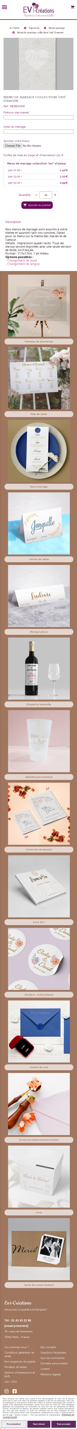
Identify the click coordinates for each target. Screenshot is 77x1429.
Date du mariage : (15, 126)
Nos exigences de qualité (20, 1361)
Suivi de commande (52, 1358)
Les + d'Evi (11, 1381)
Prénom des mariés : (17, 112)
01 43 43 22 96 (21, 1320)
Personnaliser (14, 1424)
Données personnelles (54, 1363)
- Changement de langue (22, 264)
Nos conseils (48, 1347)
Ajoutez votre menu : (17, 141)
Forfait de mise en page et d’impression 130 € (34, 155)
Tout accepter (64, 1424)
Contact (45, 1368)
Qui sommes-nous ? (17, 1347)
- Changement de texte (21, 260)
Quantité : (25, 195)
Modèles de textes (15, 1367)
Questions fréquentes (53, 1352)
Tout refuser (39, 1424)
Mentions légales (50, 1374)
